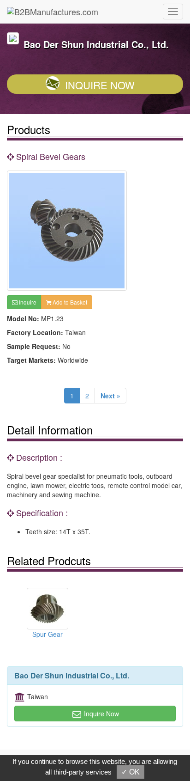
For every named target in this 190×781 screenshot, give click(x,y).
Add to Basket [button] (69, 302)
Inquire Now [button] (100, 713)
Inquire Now (100, 85)
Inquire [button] (27, 302)
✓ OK (130, 772)
